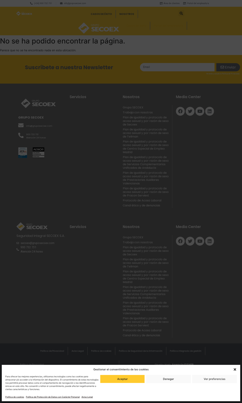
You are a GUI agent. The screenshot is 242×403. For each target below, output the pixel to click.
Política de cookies (14, 397)
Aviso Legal (87, 397)
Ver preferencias (214, 379)
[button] (235, 369)
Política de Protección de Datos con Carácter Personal (53, 397)
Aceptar (122, 379)
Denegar (168, 379)
